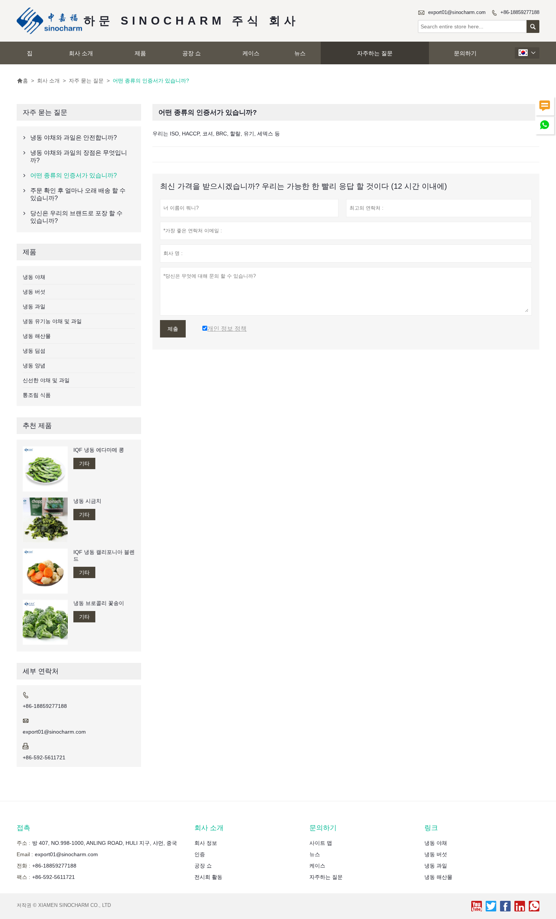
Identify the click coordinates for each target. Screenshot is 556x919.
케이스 (250, 53)
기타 (84, 463)
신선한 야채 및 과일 (46, 380)
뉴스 (300, 53)
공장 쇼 (191, 53)
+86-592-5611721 (44, 757)
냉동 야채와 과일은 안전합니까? (73, 137)
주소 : (23, 843)
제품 (140, 53)
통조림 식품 (37, 395)
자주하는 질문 (375, 53)
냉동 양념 (34, 365)
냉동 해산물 (37, 336)
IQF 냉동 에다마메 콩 (98, 450)
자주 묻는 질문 (86, 81)
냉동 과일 (34, 306)
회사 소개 (81, 53)
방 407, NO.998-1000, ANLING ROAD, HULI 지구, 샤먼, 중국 (104, 843)
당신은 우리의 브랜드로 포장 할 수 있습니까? (76, 217)
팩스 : (23, 877)
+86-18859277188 (519, 12)
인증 (199, 854)
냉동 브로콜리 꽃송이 (98, 603)
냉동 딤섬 (34, 351)
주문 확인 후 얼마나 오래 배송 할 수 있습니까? (78, 194)
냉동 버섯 (34, 292)
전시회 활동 (208, 877)
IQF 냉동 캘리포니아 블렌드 (104, 555)
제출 (173, 329)
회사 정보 (205, 843)
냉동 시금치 (87, 501)
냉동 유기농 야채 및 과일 (52, 321)
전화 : (23, 866)
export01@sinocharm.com (457, 12)
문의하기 (465, 53)
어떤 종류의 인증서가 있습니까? (73, 175)
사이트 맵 (320, 843)
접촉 (23, 828)
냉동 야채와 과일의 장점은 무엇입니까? (78, 156)
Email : (25, 854)
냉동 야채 (34, 277)
